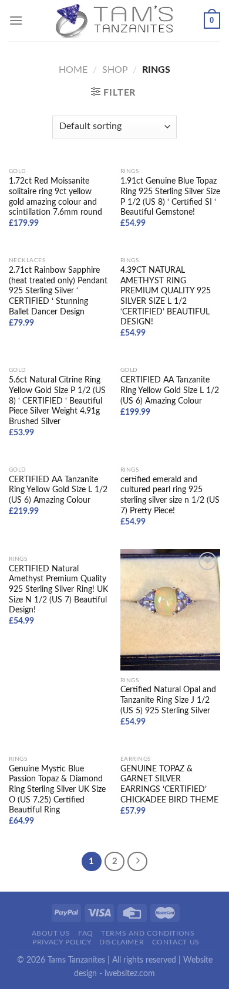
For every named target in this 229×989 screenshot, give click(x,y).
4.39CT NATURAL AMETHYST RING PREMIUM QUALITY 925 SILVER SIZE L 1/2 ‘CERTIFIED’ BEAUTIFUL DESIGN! (165, 296)
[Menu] (16, 20)
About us (51, 933)
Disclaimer (121, 942)
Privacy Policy (62, 942)
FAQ (85, 933)
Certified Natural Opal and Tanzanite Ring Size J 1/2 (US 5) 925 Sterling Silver (168, 700)
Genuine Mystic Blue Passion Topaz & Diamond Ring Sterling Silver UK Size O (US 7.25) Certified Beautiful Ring (57, 790)
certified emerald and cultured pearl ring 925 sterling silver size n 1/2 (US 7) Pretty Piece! (170, 495)
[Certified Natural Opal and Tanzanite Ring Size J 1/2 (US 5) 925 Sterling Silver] (170, 609)
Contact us (176, 942)
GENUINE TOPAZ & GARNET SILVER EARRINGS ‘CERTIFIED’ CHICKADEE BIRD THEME (169, 784)
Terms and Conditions (147, 933)
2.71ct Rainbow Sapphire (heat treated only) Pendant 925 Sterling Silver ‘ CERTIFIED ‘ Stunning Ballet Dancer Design (58, 291)
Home (73, 69)
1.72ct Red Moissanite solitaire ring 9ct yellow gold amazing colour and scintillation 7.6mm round (55, 196)
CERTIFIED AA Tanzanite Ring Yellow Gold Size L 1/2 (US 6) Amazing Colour (169, 390)
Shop (115, 69)
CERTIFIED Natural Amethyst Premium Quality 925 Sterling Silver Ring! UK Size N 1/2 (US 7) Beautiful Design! (58, 590)
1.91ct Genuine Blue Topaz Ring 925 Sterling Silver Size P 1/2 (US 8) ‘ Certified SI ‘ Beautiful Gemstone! (170, 196)
